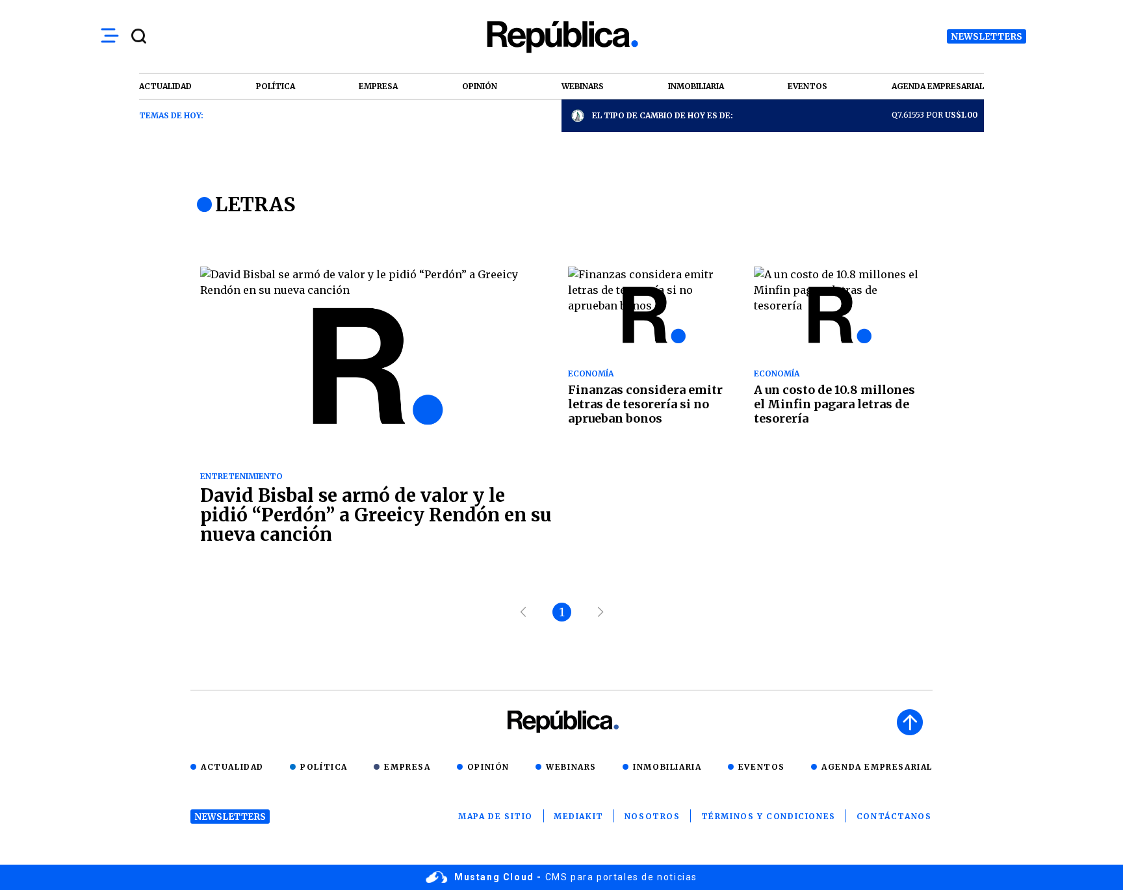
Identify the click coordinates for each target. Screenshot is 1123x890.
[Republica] (561, 36)
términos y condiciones (768, 816)
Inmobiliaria (667, 767)
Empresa (407, 767)
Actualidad (232, 767)
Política (324, 767)
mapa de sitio (495, 816)
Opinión (488, 767)
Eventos (761, 767)
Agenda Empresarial (877, 767)
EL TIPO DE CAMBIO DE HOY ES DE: (662, 115)
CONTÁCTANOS (894, 816)
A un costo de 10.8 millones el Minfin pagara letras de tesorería (834, 404)
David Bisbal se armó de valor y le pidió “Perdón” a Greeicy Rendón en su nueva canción (376, 515)
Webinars (571, 767)
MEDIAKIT (579, 816)
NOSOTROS (652, 816)
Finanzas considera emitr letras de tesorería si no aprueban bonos (645, 404)
